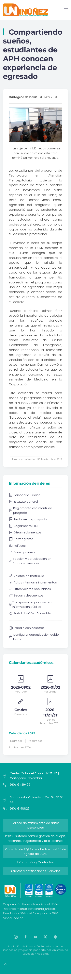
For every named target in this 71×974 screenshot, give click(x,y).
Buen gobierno (24, 552)
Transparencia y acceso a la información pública (32, 604)
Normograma (23, 539)
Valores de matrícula (29, 576)
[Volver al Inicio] (25, 10)
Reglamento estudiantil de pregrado (32, 510)
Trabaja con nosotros (29, 628)
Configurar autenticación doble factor (36, 636)
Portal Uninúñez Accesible (32, 613)
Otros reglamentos (27, 532)
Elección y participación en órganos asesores (32, 561)
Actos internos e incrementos (35, 582)
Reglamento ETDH (26, 526)
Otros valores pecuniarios (32, 589)
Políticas (20, 546)
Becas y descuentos (28, 595)
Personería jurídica (27, 495)
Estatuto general (26, 501)
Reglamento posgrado (30, 519)
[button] (66, 10)
